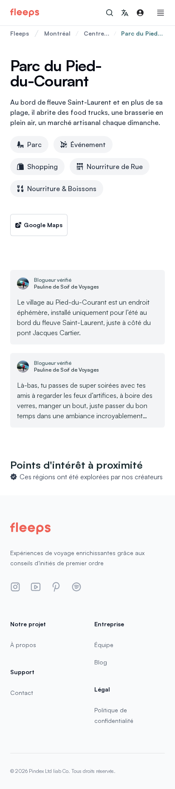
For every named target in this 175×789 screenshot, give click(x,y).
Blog (100, 662)
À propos (23, 644)
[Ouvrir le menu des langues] (125, 12)
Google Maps (43, 224)
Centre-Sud (95, 34)
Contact (21, 692)
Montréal (57, 33)
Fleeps (19, 33)
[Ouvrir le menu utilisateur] (140, 12)
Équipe (103, 644)
